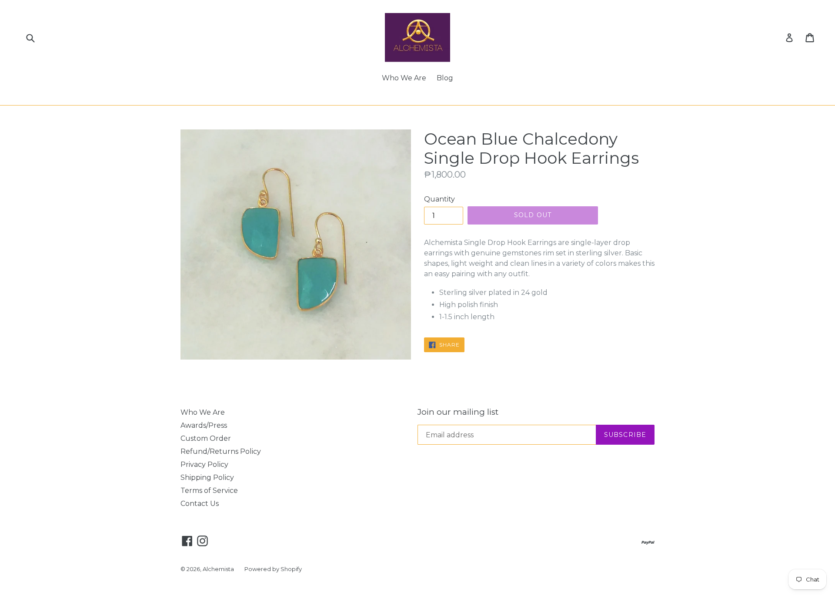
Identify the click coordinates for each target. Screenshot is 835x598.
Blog (445, 78)
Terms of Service (209, 490)
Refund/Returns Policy (220, 451)
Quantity (439, 199)
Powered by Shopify (273, 568)
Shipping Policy (207, 477)
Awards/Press (203, 425)
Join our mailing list (458, 412)
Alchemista (218, 568)
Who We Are (404, 78)
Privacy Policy (204, 464)
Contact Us (199, 503)
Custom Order (205, 438)
